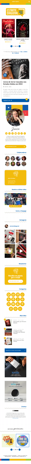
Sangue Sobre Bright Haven (22, 40)
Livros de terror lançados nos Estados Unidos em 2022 (14, 83)
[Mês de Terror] (5, 75)
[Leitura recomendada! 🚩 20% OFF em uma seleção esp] (10, 251)
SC (25, 456)
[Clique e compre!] (15, 366)
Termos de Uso (15, 418)
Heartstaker (8, 40)
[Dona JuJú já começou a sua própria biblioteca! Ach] (10, 236)
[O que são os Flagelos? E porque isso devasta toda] (21, 236)
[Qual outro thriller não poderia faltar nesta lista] (21, 251)
